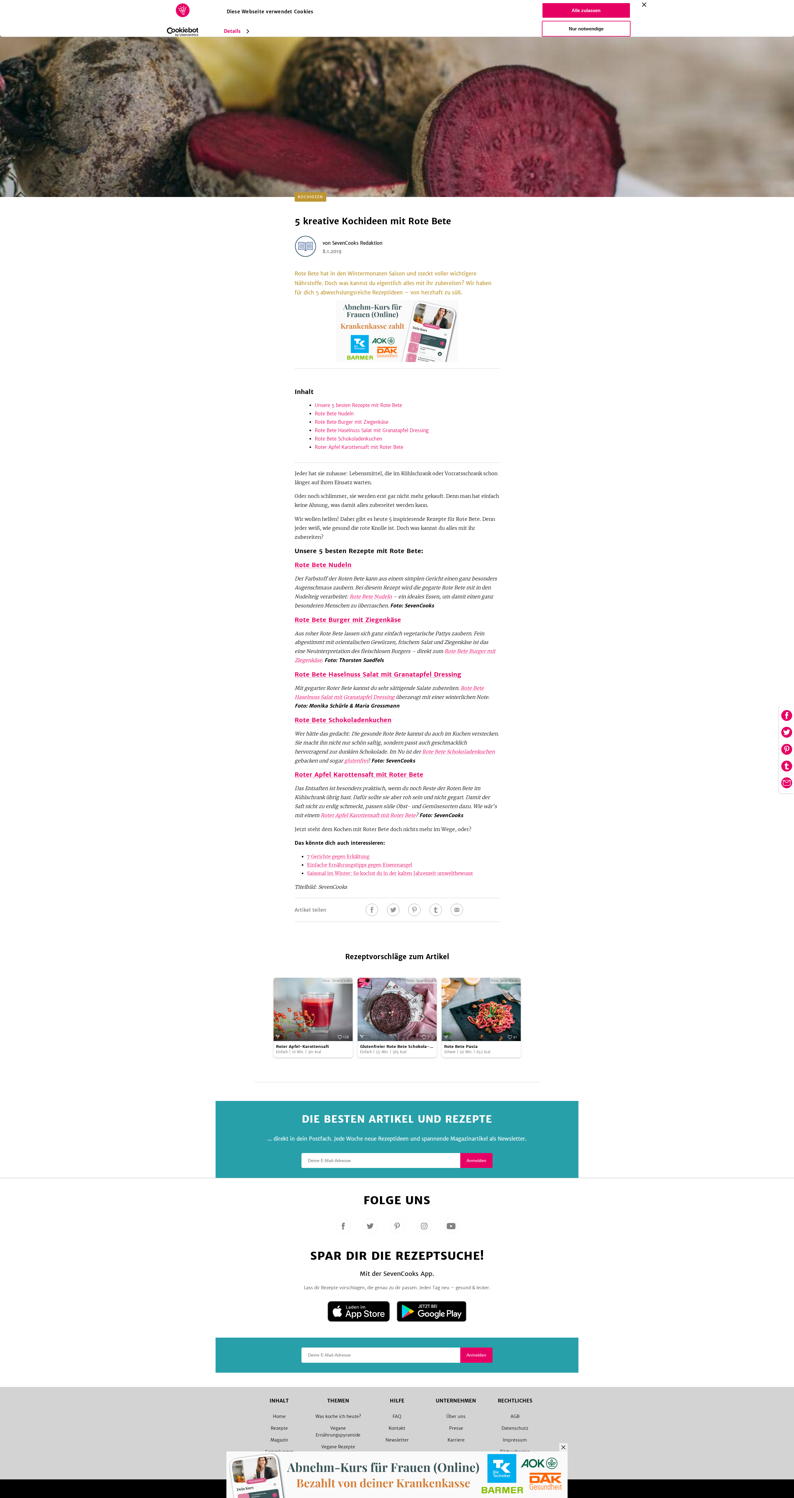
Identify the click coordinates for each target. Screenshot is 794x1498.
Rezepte (279, 1428)
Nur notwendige (586, 28)
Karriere (456, 1440)
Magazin (279, 1440)
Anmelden (476, 1160)
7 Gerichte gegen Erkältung (338, 857)
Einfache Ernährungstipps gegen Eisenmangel (359, 865)
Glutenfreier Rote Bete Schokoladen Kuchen (395, 1047)
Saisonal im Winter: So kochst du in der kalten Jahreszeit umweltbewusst (390, 873)
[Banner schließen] (644, 4)
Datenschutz (515, 1428)
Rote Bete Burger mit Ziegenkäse (351, 422)
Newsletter (397, 1440)
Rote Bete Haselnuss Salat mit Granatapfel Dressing (372, 430)
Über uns (456, 1416)
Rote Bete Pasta (461, 1046)
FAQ (397, 1416)
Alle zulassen (586, 10)
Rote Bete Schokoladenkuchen (348, 439)
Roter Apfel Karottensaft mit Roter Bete (359, 447)
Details (232, 31)
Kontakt (397, 1428)
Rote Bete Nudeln (334, 414)
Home (279, 1416)
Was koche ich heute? (338, 1416)
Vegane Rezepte (338, 1447)
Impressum (515, 1440)
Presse (456, 1428)
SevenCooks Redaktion (357, 243)
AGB (515, 1416)
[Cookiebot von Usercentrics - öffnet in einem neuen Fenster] (182, 32)
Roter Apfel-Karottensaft (302, 1046)
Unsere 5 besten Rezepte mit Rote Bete (358, 405)
